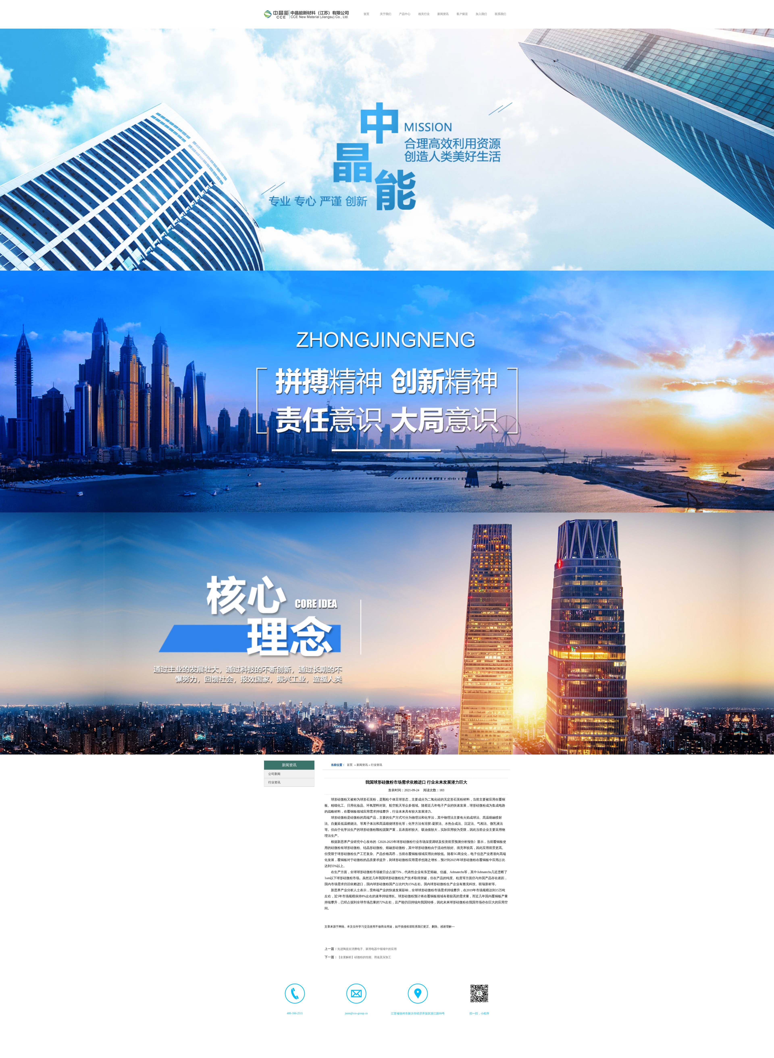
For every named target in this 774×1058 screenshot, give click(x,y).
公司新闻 (274, 774)
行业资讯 (274, 782)
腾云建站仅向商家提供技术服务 (430, 1053)
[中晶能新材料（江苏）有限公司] (306, 14)
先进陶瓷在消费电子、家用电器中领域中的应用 (367, 949)
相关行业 (424, 14)
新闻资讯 (443, 14)
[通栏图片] (387, 150)
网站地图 (457, 1053)
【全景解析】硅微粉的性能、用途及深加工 (364, 957)
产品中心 (404, 14)
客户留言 (462, 14)
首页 (366, 14)
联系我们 (500, 14)
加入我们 (481, 14)
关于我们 (385, 14)
